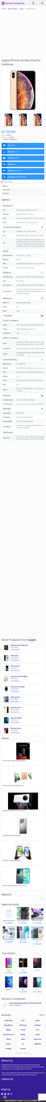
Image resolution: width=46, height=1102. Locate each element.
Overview (6, 190)
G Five (8, 1039)
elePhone (23, 1025)
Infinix (8, 1044)
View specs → (16, 650)
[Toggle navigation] (42, 3)
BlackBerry (8, 1025)
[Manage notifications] (5, 1097)
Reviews (5, 193)
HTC (37, 1030)
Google (8, 1048)
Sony (38, 1034)
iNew (23, 1039)
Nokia (23, 1034)
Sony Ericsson (8, 1034)
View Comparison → (16, 1005)
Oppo (37, 1020)
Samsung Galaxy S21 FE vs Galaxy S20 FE (25, 1003)
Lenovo (23, 1048)
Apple (32, 640)
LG (23, 1044)
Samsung (8, 1020)
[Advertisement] (23, 34)
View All (41, 1015)
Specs (4, 186)
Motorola (37, 1039)
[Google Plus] (5, 1094)
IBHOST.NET (36, 1100)
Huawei (38, 1025)
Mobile (11, 137)
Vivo (23, 1020)
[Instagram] (11, 1094)
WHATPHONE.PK (11, 1100)
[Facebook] (2, 1094)
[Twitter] (8, 1094)
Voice (23, 1030)
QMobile (37, 1044)
